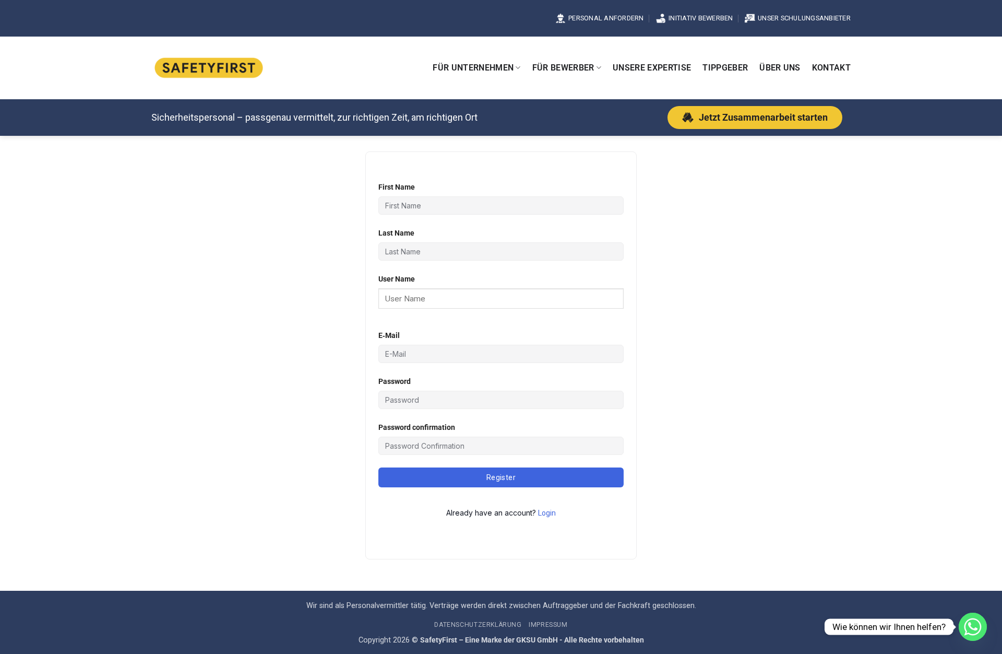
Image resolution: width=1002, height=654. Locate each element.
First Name (396, 187)
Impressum (548, 624)
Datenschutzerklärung (477, 624)
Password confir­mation (416, 427)
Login (547, 513)
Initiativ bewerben (701, 18)
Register (501, 477)
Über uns (780, 68)
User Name (396, 279)
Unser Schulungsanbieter (804, 18)
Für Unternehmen (473, 68)
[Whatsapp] (973, 627)
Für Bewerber (563, 68)
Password (394, 381)
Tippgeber (725, 68)
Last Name (396, 233)
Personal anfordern (606, 18)
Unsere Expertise (652, 68)
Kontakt (831, 68)
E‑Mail (389, 335)
